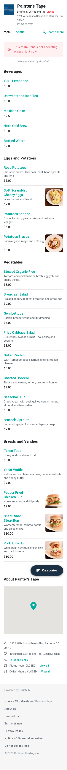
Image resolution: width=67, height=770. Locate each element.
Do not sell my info (16, 745)
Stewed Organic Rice (19, 272)
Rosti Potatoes (15, 168)
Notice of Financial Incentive (23, 738)
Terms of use (13, 723)
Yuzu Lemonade (16, 81)
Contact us (11, 716)
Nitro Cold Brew (15, 126)
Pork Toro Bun (14, 543)
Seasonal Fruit (14, 397)
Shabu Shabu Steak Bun (13, 518)
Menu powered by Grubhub (33, 61)
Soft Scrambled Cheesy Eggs (15, 192)
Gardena (27, 701)
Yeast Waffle (13, 470)
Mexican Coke (14, 111)
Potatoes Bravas (16, 237)
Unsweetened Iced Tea (21, 96)
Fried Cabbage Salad (19, 332)
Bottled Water (14, 141)
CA (17, 701)
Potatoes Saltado (17, 214)
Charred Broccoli (16, 378)
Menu (7, 32)
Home (8, 701)
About (20, 32)
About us (10, 708)
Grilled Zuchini (14, 355)
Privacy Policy (13, 731)
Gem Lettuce (13, 313)
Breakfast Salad (16, 294)
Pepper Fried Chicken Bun (13, 495)
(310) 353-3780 (25, 24)
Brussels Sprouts (16, 420)
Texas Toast (13, 451)
